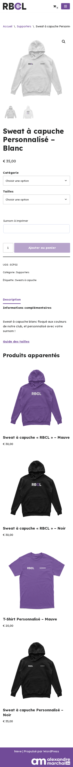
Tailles (8, 191)
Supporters (24, 26)
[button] (63, 41)
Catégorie (11, 173)
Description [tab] (12, 299)
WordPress (51, 751)
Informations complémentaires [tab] (27, 308)
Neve (18, 751)
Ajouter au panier (42, 248)
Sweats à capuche (25, 280)
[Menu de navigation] (65, 6)
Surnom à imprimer (15, 221)
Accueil (7, 26)
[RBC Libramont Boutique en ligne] (14, 6)
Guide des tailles (16, 341)
